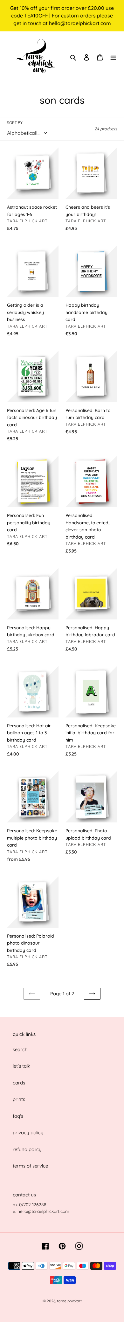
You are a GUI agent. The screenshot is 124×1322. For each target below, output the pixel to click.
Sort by (15, 122)
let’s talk (21, 1066)
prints (19, 1099)
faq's (18, 1116)
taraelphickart (69, 1301)
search (20, 1049)
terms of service (30, 1166)
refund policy (27, 1149)
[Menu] (113, 57)
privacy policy (28, 1132)
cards (19, 1083)
